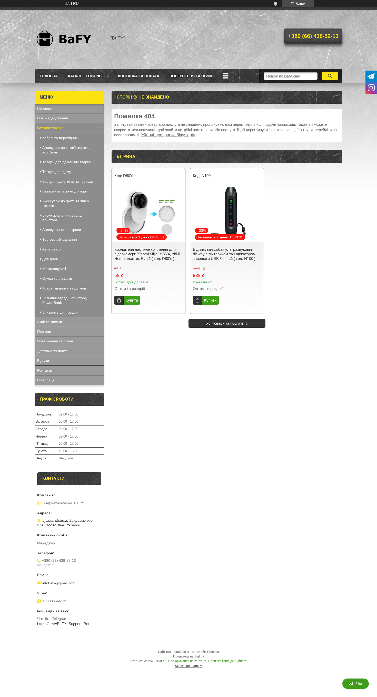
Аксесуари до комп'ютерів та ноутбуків (66, 150)
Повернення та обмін (191, 76)
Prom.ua (213, 652)
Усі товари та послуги (225, 323)
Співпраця (46, 380)
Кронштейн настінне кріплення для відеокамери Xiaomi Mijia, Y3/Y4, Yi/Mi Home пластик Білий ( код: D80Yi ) (147, 254)
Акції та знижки (49, 322)
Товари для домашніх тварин (66, 162)
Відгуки (43, 361)
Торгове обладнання (59, 239)
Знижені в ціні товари (60, 312)
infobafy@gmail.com (58, 583)
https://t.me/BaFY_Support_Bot (63, 624)
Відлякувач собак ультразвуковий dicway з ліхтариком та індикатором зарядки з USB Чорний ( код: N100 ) (224, 254)
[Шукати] (330, 76)
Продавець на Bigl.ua (188, 656)
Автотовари (52, 249)
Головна (49, 76)
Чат (359, 684)
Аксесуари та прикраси (61, 230)
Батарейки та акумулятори (64, 191)
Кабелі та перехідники (61, 138)
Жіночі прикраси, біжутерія (168, 134)
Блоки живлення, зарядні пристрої (63, 217)
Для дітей (50, 259)
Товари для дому (56, 172)
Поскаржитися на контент (187, 661)
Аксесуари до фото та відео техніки (65, 203)
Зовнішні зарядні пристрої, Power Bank (64, 300)
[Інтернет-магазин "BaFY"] (68, 38)
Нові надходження (52, 118)
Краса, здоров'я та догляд (64, 288)
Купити (132, 300)
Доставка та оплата (138, 76)
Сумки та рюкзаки (57, 278)
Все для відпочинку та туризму (68, 181)
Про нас (44, 332)
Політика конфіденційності (227, 661)
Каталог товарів (85, 76)
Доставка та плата (52, 351)
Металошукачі (54, 269)
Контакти (44, 370)
